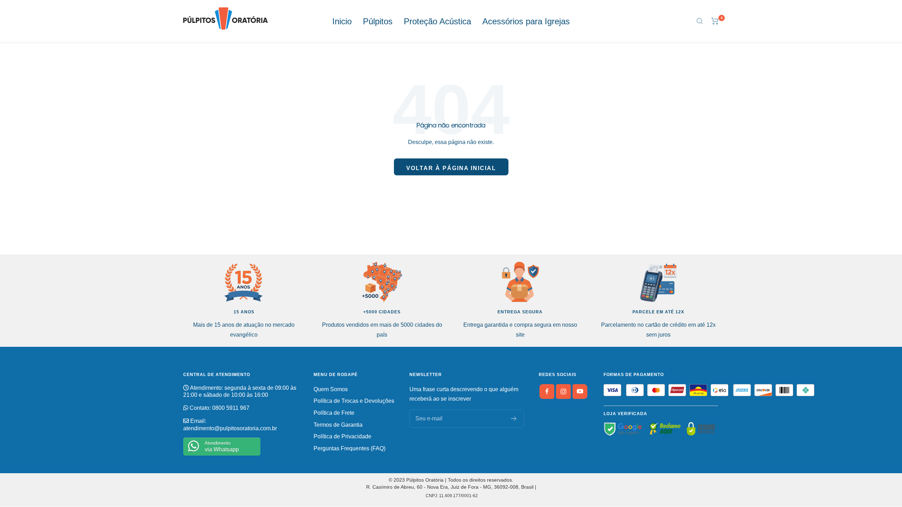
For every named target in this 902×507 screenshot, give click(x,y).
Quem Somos (331, 389)
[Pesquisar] (700, 21)
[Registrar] (514, 418)
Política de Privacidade (342, 436)
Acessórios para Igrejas (526, 21)
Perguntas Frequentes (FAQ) (349, 448)
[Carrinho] (715, 21)
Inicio (342, 21)
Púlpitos (378, 21)
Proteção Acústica (437, 21)
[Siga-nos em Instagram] (563, 391)
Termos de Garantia (338, 425)
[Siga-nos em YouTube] (580, 391)
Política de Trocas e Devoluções (354, 401)
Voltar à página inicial (451, 168)
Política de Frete (334, 413)
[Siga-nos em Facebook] (547, 391)
